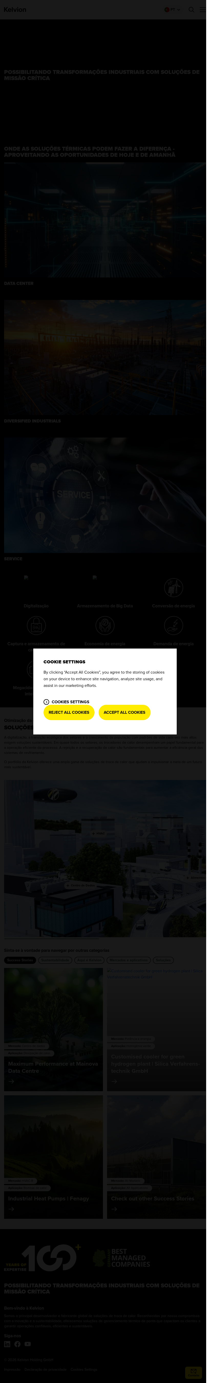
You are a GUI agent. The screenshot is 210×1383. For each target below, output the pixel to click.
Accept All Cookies (124, 712)
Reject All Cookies (69, 712)
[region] (105, 691)
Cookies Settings (70, 702)
